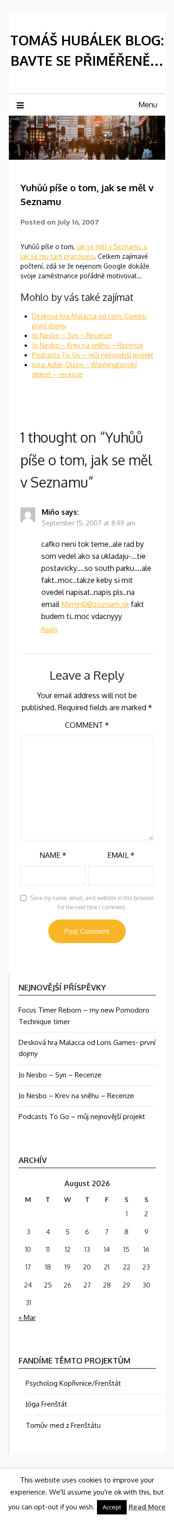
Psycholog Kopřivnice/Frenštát (73, 1383)
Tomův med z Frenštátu (63, 1425)
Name (52, 855)
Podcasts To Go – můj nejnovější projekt (93, 355)
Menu (147, 104)
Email (121, 855)
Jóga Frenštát (46, 1404)
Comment (87, 725)
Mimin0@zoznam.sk (95, 604)
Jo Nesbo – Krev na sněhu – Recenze (87, 345)
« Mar (27, 1317)
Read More (147, 1506)
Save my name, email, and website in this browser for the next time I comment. (92, 902)
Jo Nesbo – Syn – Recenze (72, 335)
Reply (49, 629)
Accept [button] (112, 1507)
